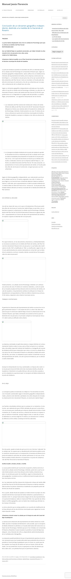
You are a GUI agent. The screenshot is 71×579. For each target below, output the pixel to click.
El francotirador (7, 10)
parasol (54, 190)
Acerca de (60, 10)
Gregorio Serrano (56, 179)
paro (58, 190)
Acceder (54, 222)
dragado (67, 173)
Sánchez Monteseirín (58, 195)
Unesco (53, 199)
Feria (66, 178)
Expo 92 (62, 178)
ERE (62, 175)
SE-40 (59, 192)
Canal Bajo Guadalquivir (36, 557)
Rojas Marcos (54, 192)
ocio (67, 189)
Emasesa (59, 174)
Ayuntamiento (20, 10)
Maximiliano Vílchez (56, 183)
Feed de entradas (56, 224)
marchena (56, 182)
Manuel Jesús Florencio (15, 4)
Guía (59, 180)
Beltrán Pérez (55, 173)
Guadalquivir (55, 180)
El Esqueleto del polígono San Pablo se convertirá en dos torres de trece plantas (60, 124)
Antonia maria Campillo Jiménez (60, 120)
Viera (62, 199)
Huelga (62, 180)
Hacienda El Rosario (35, 559)
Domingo (50, 10)
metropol (62, 186)
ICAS (17, 557)
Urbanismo (31, 10)
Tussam (63, 198)
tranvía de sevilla (56, 198)
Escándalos (41, 10)
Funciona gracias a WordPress (9, 576)
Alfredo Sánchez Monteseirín (60, 172)
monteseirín (59, 188)
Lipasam (66, 180)
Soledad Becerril (55, 193)
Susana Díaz (62, 193)
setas (62, 192)
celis (59, 173)
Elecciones (54, 174)
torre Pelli (55, 196)
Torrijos (61, 196)
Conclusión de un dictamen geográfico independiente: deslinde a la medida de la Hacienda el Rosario (23, 28)
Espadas (55, 177)
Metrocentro (55, 186)
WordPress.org (55, 228)
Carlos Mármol (55, 212)
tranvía (66, 196)
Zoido (55, 201)
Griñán (63, 179)
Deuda (63, 173)
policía (64, 190)
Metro (63, 185)
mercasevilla (56, 185)
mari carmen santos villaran (59, 155)
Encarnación (56, 176)
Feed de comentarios (57, 226)
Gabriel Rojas (26, 559)
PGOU (61, 190)
